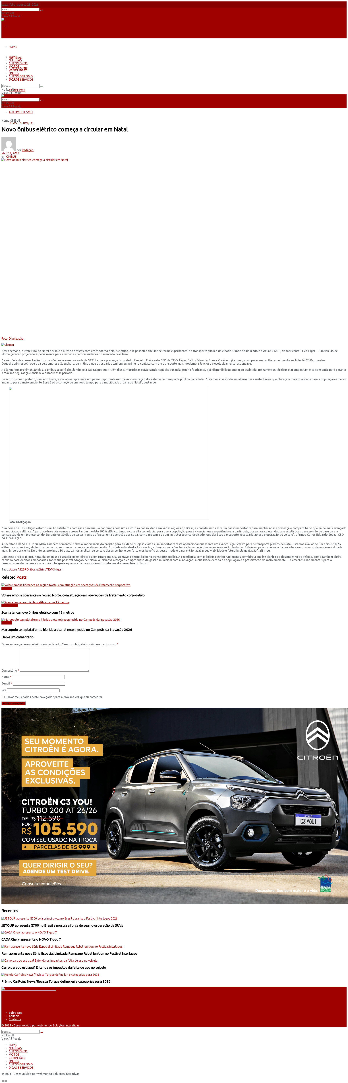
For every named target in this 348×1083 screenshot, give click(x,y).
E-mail (6, 683)
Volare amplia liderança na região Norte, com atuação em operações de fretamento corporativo (73, 595)
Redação (28, 150)
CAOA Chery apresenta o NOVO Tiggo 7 (31, 939)
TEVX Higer (53, 569)
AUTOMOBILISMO (21, 112)
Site (3, 690)
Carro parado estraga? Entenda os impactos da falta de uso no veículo (53, 967)
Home (5, 120)
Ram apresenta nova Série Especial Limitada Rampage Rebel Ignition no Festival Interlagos (69, 953)
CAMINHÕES (17, 90)
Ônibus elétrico (36, 569)
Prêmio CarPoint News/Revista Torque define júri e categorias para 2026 (56, 981)
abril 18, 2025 (10, 153)
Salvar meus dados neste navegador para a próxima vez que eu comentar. (54, 697)
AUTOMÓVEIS (18, 63)
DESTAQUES (9, 605)
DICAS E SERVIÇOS (21, 123)
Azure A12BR (17, 569)
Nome (6, 676)
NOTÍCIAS (15, 60)
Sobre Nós (15, 13)
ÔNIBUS (14, 73)
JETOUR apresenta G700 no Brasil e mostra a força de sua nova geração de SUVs (62, 925)
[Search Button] (41, 10)
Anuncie (14, 1016)
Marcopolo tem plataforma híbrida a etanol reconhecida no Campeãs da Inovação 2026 (66, 630)
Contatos (15, 26)
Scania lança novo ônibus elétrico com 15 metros (37, 612)
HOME (13, 46)
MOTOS (14, 66)
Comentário (10, 670)
